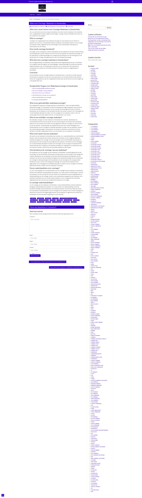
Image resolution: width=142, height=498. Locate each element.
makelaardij (94, 352)
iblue (92, 290)
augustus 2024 (94, 108)
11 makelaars (94, 126)
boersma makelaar (95, 192)
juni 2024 (93, 111)
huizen (92, 270)
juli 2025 (93, 90)
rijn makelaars (94, 393)
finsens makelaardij (96, 226)
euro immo (93, 222)
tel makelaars (94, 417)
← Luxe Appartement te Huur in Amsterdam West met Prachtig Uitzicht (48, 261)
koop (92, 309)
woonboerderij (94, 480)
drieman (93, 216)
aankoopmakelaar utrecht (97, 136)
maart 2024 (94, 116)
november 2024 (95, 103)
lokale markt (68, 200)
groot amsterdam (95, 242)
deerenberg (94, 204)
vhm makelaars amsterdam (98, 455)
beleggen (93, 179)
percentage (41, 201)
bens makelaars (95, 182)
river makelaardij (95, 395)
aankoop (33, 198)
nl (91, 370)
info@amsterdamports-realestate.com (43, 1)
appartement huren (96, 166)
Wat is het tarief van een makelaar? (41, 93)
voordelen (93, 460)
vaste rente (94, 431)
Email (31, 241)
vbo (92, 433)
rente (92, 390)
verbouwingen (94, 440)
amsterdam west (95, 154)
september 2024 (95, 106)
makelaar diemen (95, 342)
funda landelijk (94, 234)
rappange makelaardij (96, 385)
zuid (92, 491)
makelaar (76, 200)
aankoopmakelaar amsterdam (98, 134)
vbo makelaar (94, 435)
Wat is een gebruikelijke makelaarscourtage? (44, 88)
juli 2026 (93, 70)
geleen (92, 241)
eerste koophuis (95, 221)
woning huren (94, 473)
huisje (92, 264)
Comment (32, 216)
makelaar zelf (94, 350)
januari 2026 (94, 80)
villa (92, 456)
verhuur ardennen (95, 445)
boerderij (93, 191)
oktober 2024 (94, 105)
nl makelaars (94, 372)
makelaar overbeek (95, 347)
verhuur (93, 443)
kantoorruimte (94, 304)
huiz (92, 269)
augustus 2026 (94, 68)
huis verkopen (94, 261)
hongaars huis (94, 252)
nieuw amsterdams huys (97, 365)
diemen (93, 211)
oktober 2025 (94, 85)
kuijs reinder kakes (95, 329)
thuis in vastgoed (95, 420)
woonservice (94, 485)
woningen (93, 478)
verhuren (93, 441)
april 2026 (93, 75)
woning (93, 471)
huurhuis (93, 277)
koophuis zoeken (95, 314)
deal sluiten (34, 200)
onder (92, 377)
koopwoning (94, 317)
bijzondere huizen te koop (97, 187)
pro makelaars (94, 382)
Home (31, 19)
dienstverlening (44, 200)
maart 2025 (94, 96)
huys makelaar (94, 282)
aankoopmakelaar (51, 26)
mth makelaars (94, 363)
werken (93, 468)
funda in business (95, 232)
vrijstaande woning (95, 463)
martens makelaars (96, 362)
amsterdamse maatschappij (98, 161)
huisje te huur (94, 265)
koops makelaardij (95, 315)
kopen (92, 320)
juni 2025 (93, 91)
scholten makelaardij (96, 403)
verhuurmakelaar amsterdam (98, 446)
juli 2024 (93, 110)
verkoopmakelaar (37, 19)
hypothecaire (94, 285)
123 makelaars (94, 129)
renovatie (93, 388)
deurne (92, 209)
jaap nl (92, 302)
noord (92, 373)
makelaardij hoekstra (96, 353)
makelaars (93, 355)
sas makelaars (94, 400)
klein (92, 305)
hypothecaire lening (96, 287)
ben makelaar (94, 181)
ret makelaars (94, 392)
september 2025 (95, 86)
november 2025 (95, 83)
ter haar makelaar (95, 418)
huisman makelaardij (96, 267)
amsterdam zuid (95, 158)
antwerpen (93, 163)
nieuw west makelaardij (97, 367)
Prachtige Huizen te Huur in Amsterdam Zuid (99, 40)
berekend (48, 198)
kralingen (93, 325)
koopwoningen (94, 319)
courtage (55, 198)
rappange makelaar (95, 383)
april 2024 (93, 115)
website (93, 466)
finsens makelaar (95, 224)
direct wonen (94, 212)
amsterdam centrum (96, 144)
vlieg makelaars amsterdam (98, 458)
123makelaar (94, 131)
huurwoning (94, 279)
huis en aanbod (95, 255)
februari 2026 (94, 78)
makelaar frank (94, 343)
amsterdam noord (95, 149)
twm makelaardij (95, 425)
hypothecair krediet (96, 284)
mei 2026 (93, 73)
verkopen (93, 451)
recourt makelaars (95, 387)
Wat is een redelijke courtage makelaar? (43, 90)
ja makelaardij (94, 299)
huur (92, 275)
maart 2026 (94, 77)
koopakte (93, 310)
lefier (92, 332)
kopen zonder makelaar (97, 322)
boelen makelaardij (95, 189)
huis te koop (94, 259)
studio (92, 408)
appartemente (94, 169)
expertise (59, 200)
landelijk (93, 330)
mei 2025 (93, 93)
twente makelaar (95, 423)
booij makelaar (94, 194)
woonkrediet (94, 483)
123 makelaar (94, 128)
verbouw (93, 436)
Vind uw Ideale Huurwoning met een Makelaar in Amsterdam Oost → (66, 267)
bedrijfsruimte (94, 178)
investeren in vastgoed (96, 295)
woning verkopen (95, 476)
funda (92, 231)
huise (92, 262)
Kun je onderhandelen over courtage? (42, 97)
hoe (92, 251)
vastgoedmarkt (57, 201)
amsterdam (40, 198)
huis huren (93, 257)
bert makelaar (94, 184)
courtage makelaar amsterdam (68, 198)
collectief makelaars (96, 202)
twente (93, 421)
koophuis (93, 312)
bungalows (93, 201)
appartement (94, 164)
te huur (93, 413)
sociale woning (94, 407)
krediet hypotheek (95, 327)
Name (31, 235)
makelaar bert (94, 340)
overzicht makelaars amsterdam (99, 380)
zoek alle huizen (95, 490)
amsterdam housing (96, 148)
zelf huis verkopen (95, 486)
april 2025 (93, 95)
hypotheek (93, 289)
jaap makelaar (94, 300)
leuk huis (93, 334)
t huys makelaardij (95, 412)
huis (92, 254)
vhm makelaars (95, 453)
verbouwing (94, 438)
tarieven (48, 201)
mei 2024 (93, 113)
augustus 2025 (94, 88)
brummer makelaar (95, 197)
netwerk (33, 201)
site (92, 405)
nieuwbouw (94, 368)
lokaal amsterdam (95, 335)
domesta (93, 214)
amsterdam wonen (95, 156)
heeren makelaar (95, 244)
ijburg (92, 292)
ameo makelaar (95, 141)
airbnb (92, 139)
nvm (92, 375)
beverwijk (93, 186)
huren (92, 274)
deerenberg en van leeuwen (98, 206)
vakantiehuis (94, 428)
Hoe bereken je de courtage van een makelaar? (44, 95)
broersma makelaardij (96, 196)
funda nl (93, 236)
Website (32, 247)
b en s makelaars (95, 174)
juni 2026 (93, 72)
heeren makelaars (95, 247)
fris (92, 227)
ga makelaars (94, 237)
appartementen (95, 171)
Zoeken (90, 25)
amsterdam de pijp (95, 146)
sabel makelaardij (95, 398)
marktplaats (94, 358)
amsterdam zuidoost (96, 159)
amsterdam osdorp (96, 153)
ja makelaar (94, 297)
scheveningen (94, 402)
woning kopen (94, 475)
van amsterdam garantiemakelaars (99, 430)
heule (92, 249)
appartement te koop (96, 168)
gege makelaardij (95, 239)
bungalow (93, 199)
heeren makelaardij (95, 246)
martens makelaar (95, 360)
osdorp (93, 378)
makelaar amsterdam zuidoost (98, 338)
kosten (93, 324)
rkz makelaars (94, 397)
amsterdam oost (95, 151)
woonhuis (93, 481)
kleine (92, 307)
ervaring (53, 200)
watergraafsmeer (95, 465)
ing (91, 294)
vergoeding (66, 201)
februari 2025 (94, 98)
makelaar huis (94, 345)
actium (93, 138)
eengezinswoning (95, 219)
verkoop (74, 201)
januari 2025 (94, 100)
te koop (93, 415)
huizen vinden (94, 272)
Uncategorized (94, 426)
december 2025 (95, 81)
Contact (39, 14)
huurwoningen (94, 280)
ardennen (93, 172)
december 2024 (95, 101)
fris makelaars (94, 229)
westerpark (94, 470)
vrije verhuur (94, 461)
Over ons (32, 14)
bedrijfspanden (94, 176)
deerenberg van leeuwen (97, 207)
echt (92, 217)
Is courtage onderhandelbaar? (40, 99)
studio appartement (96, 410)
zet (92, 488)
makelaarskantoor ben (96, 357)
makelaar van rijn (95, 348)
